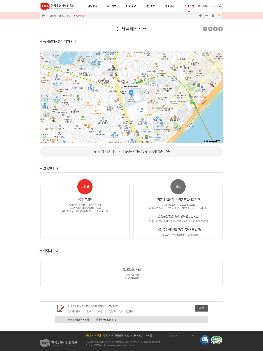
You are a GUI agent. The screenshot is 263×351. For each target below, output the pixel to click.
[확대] (219, 91)
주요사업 (112, 6)
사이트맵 (148, 335)
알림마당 (92, 6)
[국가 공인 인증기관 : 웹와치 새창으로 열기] (216, 340)
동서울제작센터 (80, 15)
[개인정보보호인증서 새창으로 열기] (205, 340)
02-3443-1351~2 (139, 341)
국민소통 (150, 6)
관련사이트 (175, 335)
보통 (100, 311)
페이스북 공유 (205, 29)
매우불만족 (127, 311)
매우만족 (76, 311)
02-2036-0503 (133, 274)
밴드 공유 (215, 29)
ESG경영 (131, 6)
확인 (201, 308)
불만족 (112, 311)
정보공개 (170, 6)
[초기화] (219, 102)
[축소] (219, 96)
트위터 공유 (210, 29)
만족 (89, 311)
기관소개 (189, 6)
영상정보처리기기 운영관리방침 (116, 335)
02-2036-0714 (110, 319)
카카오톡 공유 (220, 29)
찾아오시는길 (64, 15)
